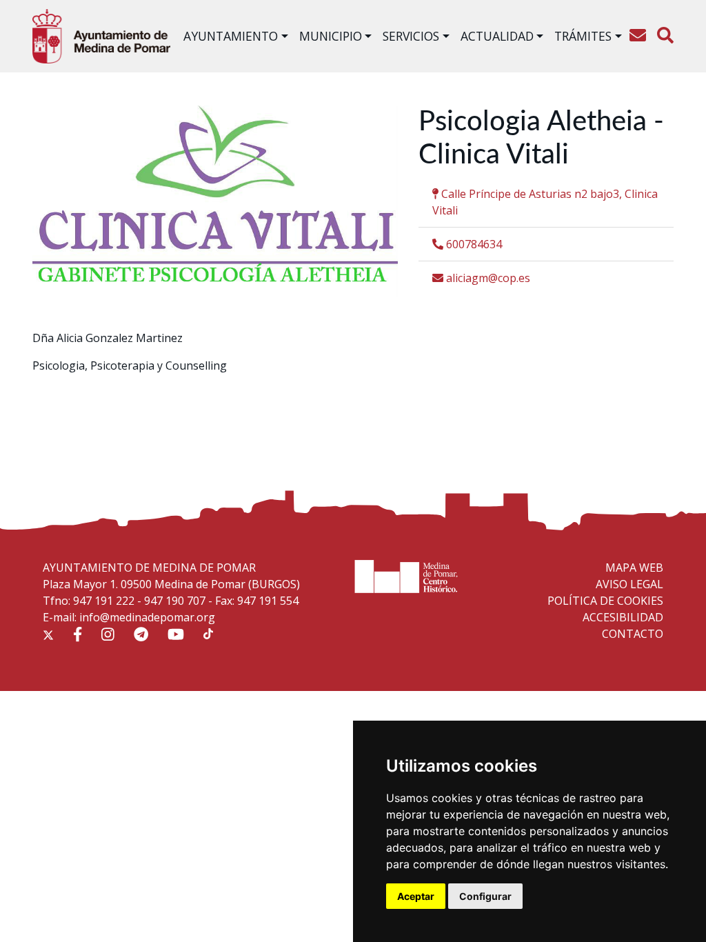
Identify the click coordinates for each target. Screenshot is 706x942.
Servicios (411, 36)
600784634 (472, 244)
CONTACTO (632, 633)
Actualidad (497, 36)
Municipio (330, 36)
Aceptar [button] (415, 896)
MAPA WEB (634, 567)
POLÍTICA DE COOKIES (605, 600)
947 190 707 (174, 600)
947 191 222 (103, 600)
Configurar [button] (485, 896)
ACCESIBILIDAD (623, 617)
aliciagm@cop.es (486, 277)
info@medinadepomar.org (147, 617)
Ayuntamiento (230, 36)
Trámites (583, 36)
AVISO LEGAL (629, 584)
